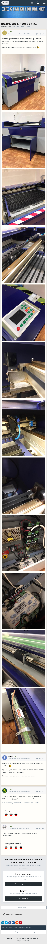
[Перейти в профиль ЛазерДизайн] (4, 827)
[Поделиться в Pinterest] (20, 922)
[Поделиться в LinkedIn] (2, 922)
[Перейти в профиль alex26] (4, 32)
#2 (43, 758)
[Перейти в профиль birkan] (4, 757)
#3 (43, 791)
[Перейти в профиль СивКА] (4, 790)
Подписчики (22, 907)
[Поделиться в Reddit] (16, 922)
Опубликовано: (19, 34)
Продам (27, 26)
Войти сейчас (23, 898)
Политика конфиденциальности (26, 938)
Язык (9, 938)
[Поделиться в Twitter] (6, 922)
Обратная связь (23, 940)
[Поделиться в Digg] (13, 922)
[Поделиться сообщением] (39, 34)
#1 (43, 34)
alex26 (8, 26)
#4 (43, 828)
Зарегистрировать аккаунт (23, 884)
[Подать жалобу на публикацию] (37, 34)
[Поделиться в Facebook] (9, 922)
